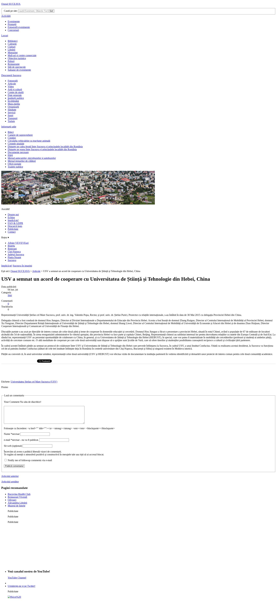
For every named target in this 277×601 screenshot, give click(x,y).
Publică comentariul (14, 466)
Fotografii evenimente (19, 27)
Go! (51, 11)
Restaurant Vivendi (17, 497)
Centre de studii (16, 92)
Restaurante (14, 64)
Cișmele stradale (16, 143)
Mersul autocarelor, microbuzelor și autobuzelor (32, 158)
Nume (12, 434)
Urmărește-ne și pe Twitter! (21, 586)
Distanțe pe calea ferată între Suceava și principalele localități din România (45, 146)
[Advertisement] (32, 546)
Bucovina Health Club (19, 494)
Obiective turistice (17, 58)
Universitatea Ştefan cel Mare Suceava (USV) (34, 381)
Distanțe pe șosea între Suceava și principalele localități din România (42, 149)
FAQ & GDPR (15, 223)
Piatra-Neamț (14, 257)
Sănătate (12, 109)
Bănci (11, 132)
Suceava (12, 260)
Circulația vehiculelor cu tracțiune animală (29, 140)
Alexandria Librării (17, 502)
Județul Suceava (16, 254)
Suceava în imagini (22, 265)
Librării (11, 49)
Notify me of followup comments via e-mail (30, 460)
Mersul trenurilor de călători (22, 161)
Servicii (11, 112)
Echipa (11, 217)
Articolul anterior (10, 476)
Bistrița (11, 245)
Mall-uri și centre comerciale (22, 55)
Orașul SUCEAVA (11, 4)
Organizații (13, 106)
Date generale (15, 95)
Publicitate (13, 229)
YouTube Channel (17, 577)
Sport (10, 115)
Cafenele (12, 44)
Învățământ (13, 101)
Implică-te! (13, 220)
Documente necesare (18, 152)
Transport (12, 118)
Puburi (11, 61)
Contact (12, 231)
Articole (12, 83)
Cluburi (11, 46)
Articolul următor (10, 481)
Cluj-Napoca (14, 251)
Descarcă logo (15, 226)
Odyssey (12, 500)
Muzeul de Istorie (16, 505)
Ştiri (10, 295)
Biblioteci (12, 41)
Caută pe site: (10, 10)
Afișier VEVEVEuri (18, 243)
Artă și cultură (15, 89)
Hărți (10, 155)
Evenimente (14, 21)
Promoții (12, 24)
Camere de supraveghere (20, 135)
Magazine (13, 52)
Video (11, 86)
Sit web (13, 445)
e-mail (21, 440)
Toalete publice (15, 166)
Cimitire (12, 137)
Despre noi (13, 214)
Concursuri (13, 30)
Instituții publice (16, 98)
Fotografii (13, 80)
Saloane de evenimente (19, 69)
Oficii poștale (14, 163)
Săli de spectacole (17, 67)
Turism (11, 121)
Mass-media (14, 103)
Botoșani (12, 248)
